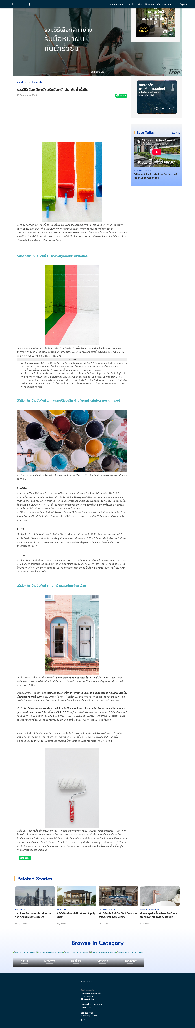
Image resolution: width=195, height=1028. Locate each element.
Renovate (37, 81)
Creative (21, 81)
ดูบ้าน (139, 4)
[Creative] (102, 952)
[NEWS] (24, 952)
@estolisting (89, 999)
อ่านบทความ (116, 4)
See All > (176, 133)
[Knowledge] (130, 952)
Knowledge (130, 960)
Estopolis (87, 1019)
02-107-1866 (86, 1007)
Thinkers (76, 960)
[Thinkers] (76, 952)
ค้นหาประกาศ (163, 4)
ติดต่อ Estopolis (87, 990)
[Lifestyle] (49, 952)
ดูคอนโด (130, 4)
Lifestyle (49, 960)
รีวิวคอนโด (149, 4)
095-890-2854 (87, 996)
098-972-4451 (87, 1013)
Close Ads (72, 359)
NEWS (24, 960)
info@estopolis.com (89, 1015)
